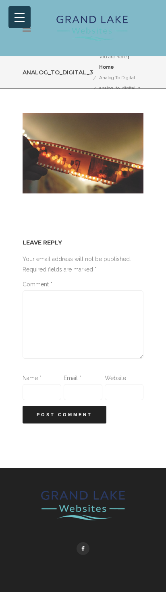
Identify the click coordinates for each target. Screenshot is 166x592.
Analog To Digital (117, 77)
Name (32, 378)
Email (72, 378)
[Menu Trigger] (19, 17)
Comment (37, 284)
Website (115, 378)
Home (106, 67)
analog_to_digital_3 (119, 88)
